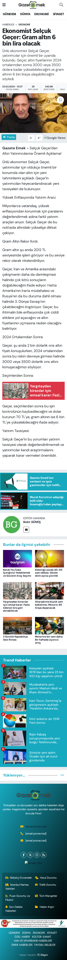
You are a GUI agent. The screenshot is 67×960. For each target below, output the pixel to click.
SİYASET (58, 14)
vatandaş (29, 205)
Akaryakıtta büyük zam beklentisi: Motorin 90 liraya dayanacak (49, 604)
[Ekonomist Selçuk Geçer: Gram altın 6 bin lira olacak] (33, 113)
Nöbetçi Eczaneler (21, 878)
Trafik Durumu (47, 885)
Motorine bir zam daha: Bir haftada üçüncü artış (49, 639)
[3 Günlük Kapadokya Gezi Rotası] (17, 625)
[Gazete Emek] (31, 4)
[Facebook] (24, 855)
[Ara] (61, 5)
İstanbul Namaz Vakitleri (17, 886)
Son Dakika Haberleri (14, 909)
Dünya (23, 301)
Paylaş (11, 137)
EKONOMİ (41, 14)
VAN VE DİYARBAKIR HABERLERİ (33, 941)
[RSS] (43, 855)
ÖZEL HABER (22, 937)
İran (17, 269)
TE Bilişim (42, 955)
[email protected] (36, 826)
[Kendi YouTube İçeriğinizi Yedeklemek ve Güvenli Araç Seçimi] (17, 558)
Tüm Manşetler (48, 896)
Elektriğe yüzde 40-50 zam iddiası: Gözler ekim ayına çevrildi (48, 573)
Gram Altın (10, 241)
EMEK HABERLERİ (22, 945)
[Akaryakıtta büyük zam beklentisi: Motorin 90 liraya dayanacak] (49, 590)
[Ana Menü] (4, 5)
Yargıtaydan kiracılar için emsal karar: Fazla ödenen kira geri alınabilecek (16, 606)
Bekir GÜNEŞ (32, 522)
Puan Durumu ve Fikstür (17, 898)
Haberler (8, 24)
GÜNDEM (9, 14)
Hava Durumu (48, 878)
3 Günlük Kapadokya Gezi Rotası (15, 638)
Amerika (31, 269)
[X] (30, 855)
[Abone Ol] (55, 138)
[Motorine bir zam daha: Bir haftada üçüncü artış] (49, 625)
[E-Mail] (26, 530)
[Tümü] (62, 775)
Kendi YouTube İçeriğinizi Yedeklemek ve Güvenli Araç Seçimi (17, 573)
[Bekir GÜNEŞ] (11, 524)
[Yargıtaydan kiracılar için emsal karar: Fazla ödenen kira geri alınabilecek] (17, 590)
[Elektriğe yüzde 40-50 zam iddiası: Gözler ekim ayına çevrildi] (49, 558)
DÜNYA (25, 14)
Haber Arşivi (47, 907)
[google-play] (33, 864)
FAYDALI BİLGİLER (44, 945)
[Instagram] (37, 855)
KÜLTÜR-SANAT (41, 937)
